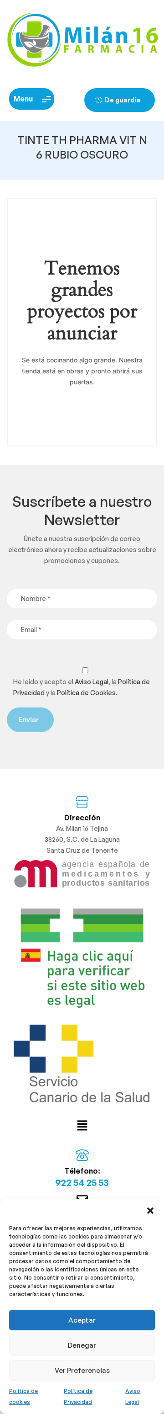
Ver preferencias (82, 1370)
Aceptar (82, 1320)
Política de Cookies (86, 692)
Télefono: (82, 1170)
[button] (150, 1210)
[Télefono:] (82, 1155)
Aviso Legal (91, 682)
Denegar (82, 1345)
